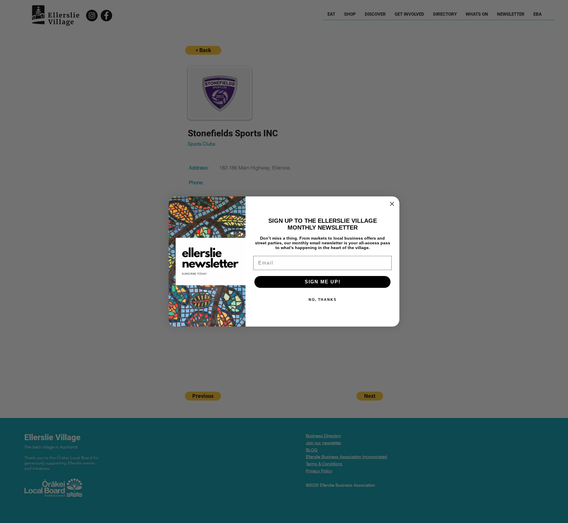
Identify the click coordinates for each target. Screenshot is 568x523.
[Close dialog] (392, 203)
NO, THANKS (323, 300)
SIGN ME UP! (323, 281)
